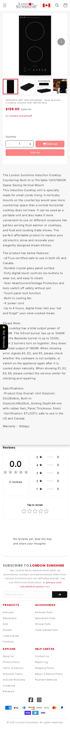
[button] (5, 5)
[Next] (61, 41)
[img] (15, 472)
